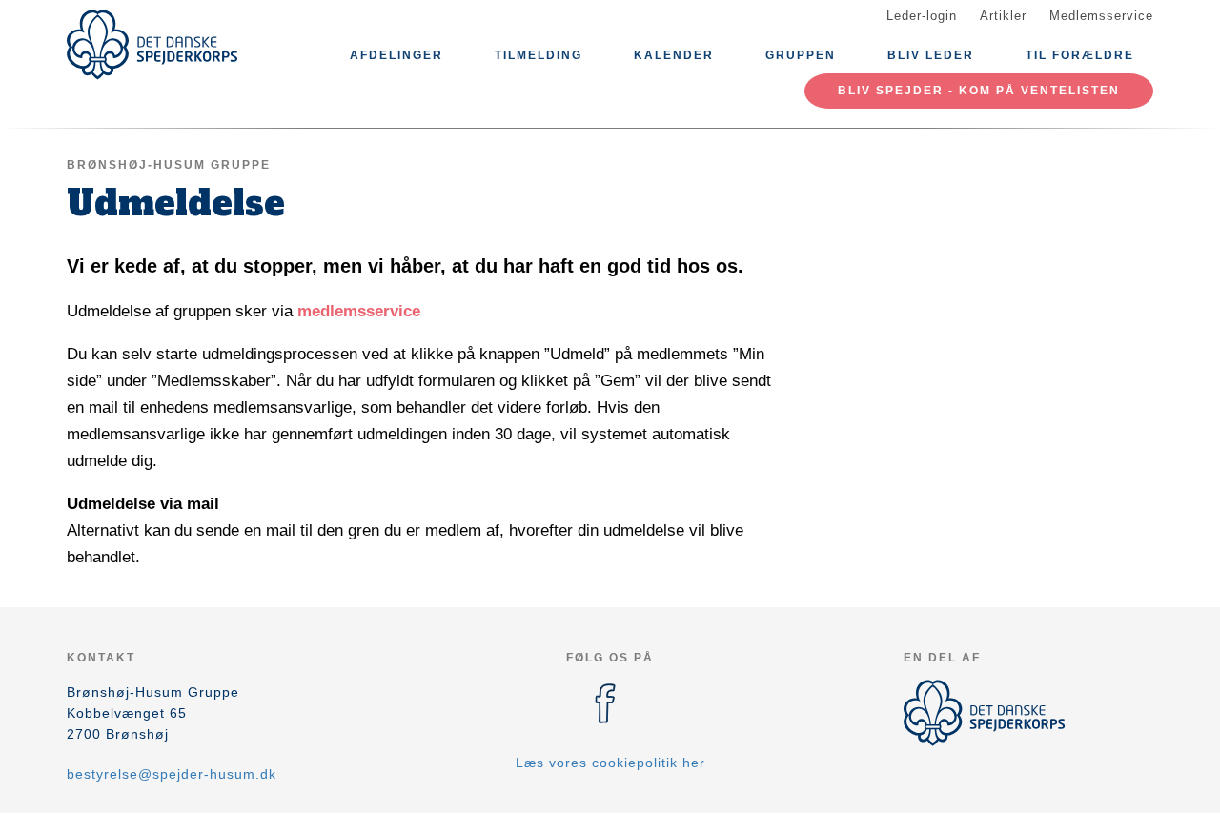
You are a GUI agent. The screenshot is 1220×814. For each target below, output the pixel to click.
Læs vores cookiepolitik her (610, 762)
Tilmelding (538, 55)
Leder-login (921, 16)
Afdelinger (396, 55)
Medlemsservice (1101, 16)
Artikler (1003, 16)
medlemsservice (358, 311)
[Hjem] (152, 45)
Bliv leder (930, 55)
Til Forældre (1080, 55)
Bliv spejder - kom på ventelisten (979, 90)
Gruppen (800, 55)
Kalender (674, 55)
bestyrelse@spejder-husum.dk (171, 774)
